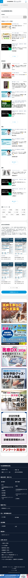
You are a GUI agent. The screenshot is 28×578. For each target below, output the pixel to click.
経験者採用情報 (5, 566)
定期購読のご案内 (5, 550)
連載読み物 (23, 214)
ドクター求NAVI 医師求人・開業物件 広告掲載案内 (12, 559)
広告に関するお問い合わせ (7, 557)
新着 (17, 486)
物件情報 (17, 517)
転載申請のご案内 (5, 548)
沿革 (16, 526)
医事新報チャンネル (6, 508)
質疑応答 (9, 212)
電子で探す (17, 481)
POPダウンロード (5, 535)
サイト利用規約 (14, 568)
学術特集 (10, 209)
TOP (1, 5)
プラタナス (4, 209)
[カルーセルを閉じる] (27, 575)
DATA (7, 214)
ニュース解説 (23, 212)
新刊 (3, 485)
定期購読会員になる (14, 292)
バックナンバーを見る (15, 287)
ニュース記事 (16, 212)
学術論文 (17, 209)
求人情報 (3, 517)
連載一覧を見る (14, 202)
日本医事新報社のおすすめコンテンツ (21, 490)
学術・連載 (23, 209)
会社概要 (3, 526)
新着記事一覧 (4, 469)
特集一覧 (17, 469)
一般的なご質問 (5, 543)
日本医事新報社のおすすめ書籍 (7, 487)
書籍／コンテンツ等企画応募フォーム (10, 554)
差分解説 (3, 212)
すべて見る (14, 56)
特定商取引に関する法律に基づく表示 (19, 566)
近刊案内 (3, 490)
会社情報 (3, 522)
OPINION (12, 214)
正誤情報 (3, 495)
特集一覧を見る (14, 162)
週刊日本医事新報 (19, 472)
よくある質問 (4, 545)
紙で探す (3, 481)
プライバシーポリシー (11, 566)
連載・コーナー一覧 (6, 472)
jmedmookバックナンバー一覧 (7, 498)
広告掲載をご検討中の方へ (7, 552)
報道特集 (17, 214)
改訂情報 (3, 493)
